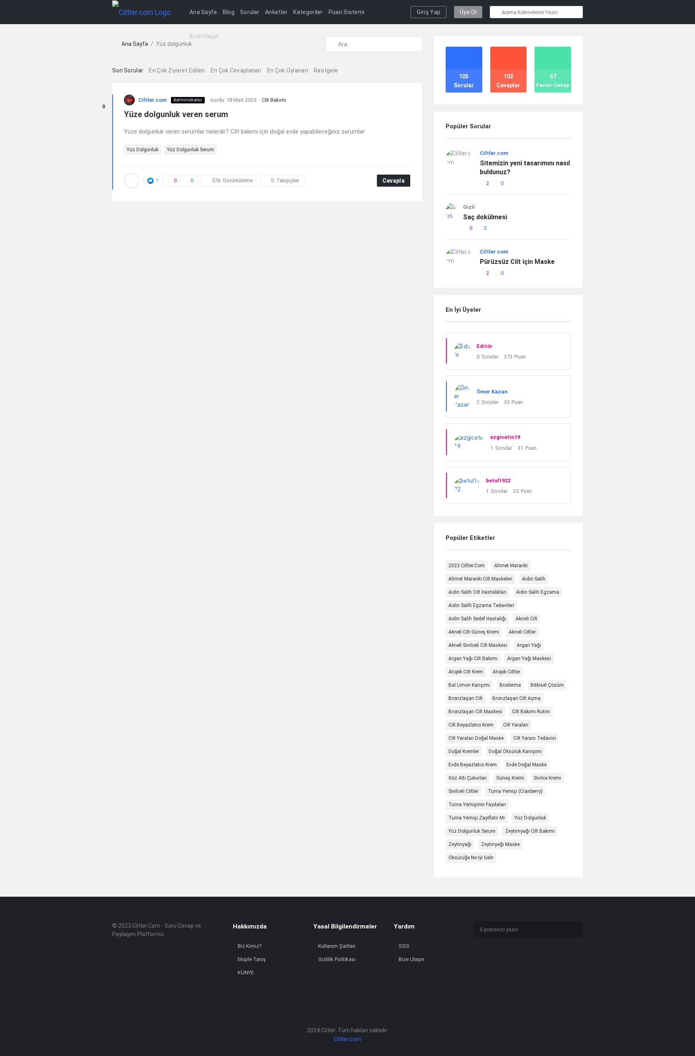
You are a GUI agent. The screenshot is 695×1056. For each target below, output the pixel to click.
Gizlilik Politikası (337, 959)
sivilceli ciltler (463, 791)
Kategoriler (308, 12)
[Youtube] (558, 958)
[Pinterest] (517, 970)
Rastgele (326, 70)
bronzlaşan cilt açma (516, 698)
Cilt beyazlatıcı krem (470, 725)
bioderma (510, 685)
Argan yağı (529, 645)
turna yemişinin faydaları (477, 804)
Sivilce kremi (547, 778)
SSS (404, 946)
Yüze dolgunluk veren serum (176, 114)
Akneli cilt (526, 619)
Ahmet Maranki (511, 565)
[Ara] (496, 12)
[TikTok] (517, 958)
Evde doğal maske (526, 765)
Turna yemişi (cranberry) (515, 791)
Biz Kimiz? (250, 946)
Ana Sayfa (203, 12)
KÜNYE (246, 973)
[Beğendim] (103, 96)
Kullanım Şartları (337, 946)
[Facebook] (476, 958)
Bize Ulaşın (204, 36)
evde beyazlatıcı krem (472, 765)
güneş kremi (510, 778)
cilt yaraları (515, 725)
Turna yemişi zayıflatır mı (476, 818)
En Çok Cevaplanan (236, 70)
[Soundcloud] (504, 970)
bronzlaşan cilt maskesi (475, 711)
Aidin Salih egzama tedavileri (481, 605)
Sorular (249, 12)
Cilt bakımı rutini (531, 711)
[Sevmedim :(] (103, 116)
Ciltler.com (152, 100)
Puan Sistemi (347, 12)
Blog (228, 12)
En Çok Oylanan (287, 70)
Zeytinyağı (459, 844)
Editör (485, 346)
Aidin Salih (533, 579)
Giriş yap (428, 12)
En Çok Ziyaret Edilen (177, 70)
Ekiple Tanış (252, 959)
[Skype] (490, 970)
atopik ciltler (506, 672)
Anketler (276, 12)
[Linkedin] (531, 958)
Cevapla (393, 180)
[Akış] (531, 970)
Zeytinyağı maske (500, 844)
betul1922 (498, 481)
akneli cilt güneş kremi (473, 632)
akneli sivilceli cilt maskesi (477, 645)
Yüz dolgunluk (142, 149)
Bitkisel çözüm (547, 685)
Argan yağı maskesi (529, 658)
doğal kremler (463, 751)
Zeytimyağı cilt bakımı (530, 831)
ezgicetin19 (505, 437)
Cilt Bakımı (274, 100)
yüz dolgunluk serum (190, 149)
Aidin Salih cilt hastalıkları (477, 592)
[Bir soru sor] (678, 1035)
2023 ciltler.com (466, 565)
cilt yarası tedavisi (534, 738)
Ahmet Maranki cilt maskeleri (480, 579)
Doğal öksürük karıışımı (515, 751)
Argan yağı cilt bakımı (473, 658)
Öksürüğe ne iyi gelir (470, 857)
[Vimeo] (476, 970)
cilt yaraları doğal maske (476, 738)
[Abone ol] (575, 930)
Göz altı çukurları (467, 778)
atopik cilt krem (465, 672)
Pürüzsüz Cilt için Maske (517, 262)
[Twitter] (504, 958)
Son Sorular (127, 70)
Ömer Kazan (492, 392)
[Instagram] (490, 958)
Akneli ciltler (522, 632)
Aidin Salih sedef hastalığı (477, 619)
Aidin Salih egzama (537, 592)
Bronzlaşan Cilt (465, 698)
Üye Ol (468, 12)
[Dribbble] (545, 958)
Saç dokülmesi (485, 217)
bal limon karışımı (469, 685)
